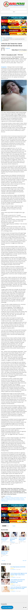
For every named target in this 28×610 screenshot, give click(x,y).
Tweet (13, 526)
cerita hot (21, 497)
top (25, 607)
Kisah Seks (6, 501)
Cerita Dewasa (9, 37)
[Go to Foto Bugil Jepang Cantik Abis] (5, 569)
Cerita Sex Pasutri (9, 499)
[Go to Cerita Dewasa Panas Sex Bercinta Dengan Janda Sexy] (5, 534)
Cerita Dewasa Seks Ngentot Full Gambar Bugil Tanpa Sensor (18, 574)
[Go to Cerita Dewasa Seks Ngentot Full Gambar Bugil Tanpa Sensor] (5, 575)
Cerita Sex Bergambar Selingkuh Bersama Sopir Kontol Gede (18, 587)
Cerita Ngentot (7, 498)
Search (14, 11)
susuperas (7, 48)
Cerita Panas (13, 498)
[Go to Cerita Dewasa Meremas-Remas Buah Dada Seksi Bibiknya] (14, 534)
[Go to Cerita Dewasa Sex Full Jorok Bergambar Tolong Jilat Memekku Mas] (5, 582)
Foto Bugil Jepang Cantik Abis (17, 566)
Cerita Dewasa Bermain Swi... (4, 552)
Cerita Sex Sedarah (16, 499)
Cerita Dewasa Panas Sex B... (4, 538)
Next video (24, 560)
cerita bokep (10, 497)
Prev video (3, 560)
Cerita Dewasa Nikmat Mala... (22, 538)
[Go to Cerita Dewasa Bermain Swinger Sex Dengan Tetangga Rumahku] (5, 548)
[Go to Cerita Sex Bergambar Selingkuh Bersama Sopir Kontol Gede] (5, 589)
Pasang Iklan (4, 604)
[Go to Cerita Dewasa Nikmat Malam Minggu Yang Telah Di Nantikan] (23, 534)
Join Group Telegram (7, 607)
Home (3, 37)
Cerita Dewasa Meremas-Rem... (13, 539)
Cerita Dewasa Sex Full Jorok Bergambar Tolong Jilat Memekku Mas (17, 581)
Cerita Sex (18, 498)
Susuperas (4, 67)
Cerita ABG (6, 497)
